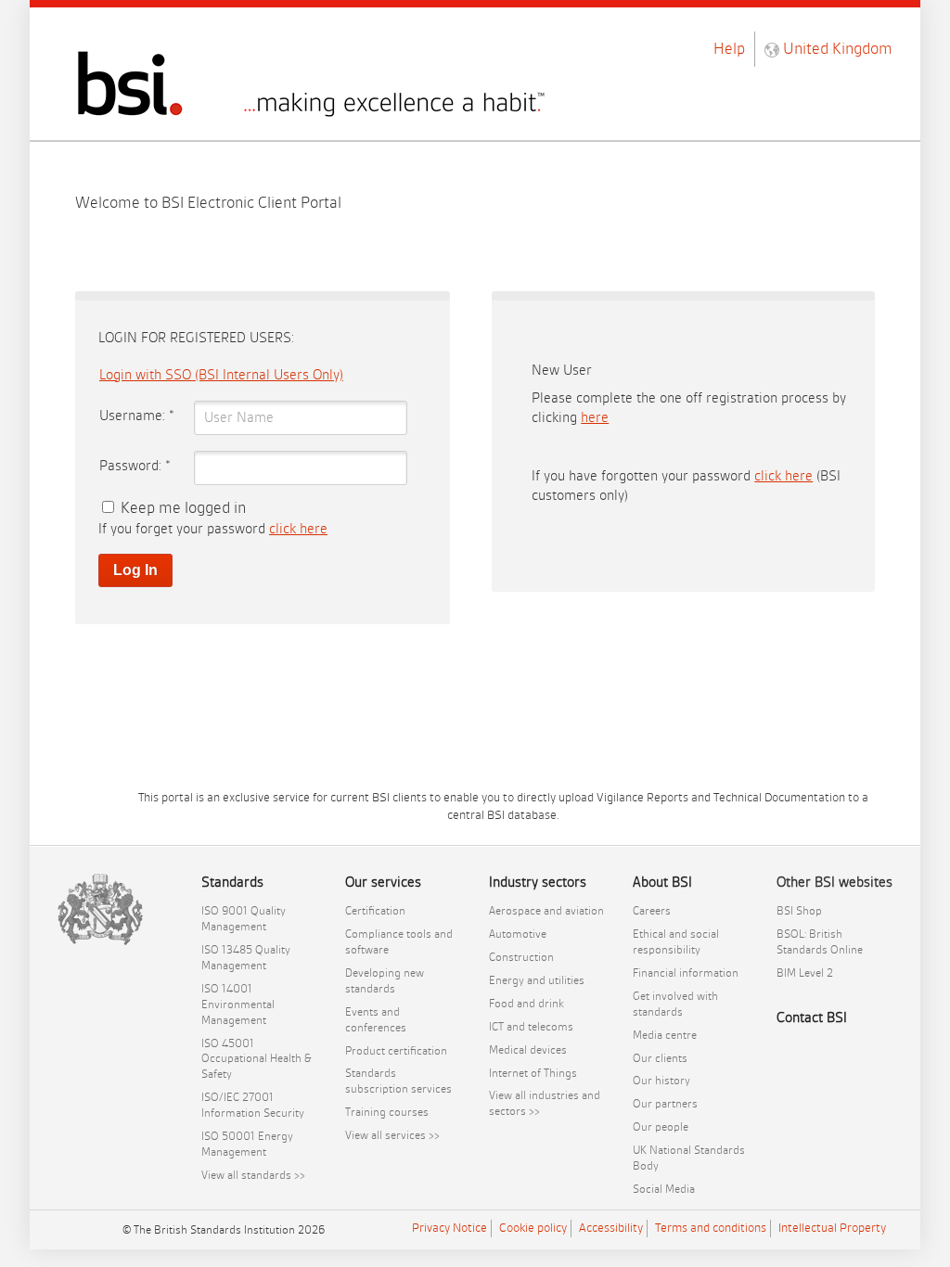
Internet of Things (533, 1073)
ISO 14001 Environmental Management (238, 1004)
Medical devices (528, 1049)
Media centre (665, 1035)
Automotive (517, 934)
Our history (661, 1080)
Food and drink (526, 1003)
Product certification (396, 1050)
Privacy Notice (449, 1228)
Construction (521, 957)
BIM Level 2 (805, 972)
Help (729, 49)
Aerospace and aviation (546, 910)
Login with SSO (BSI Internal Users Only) (221, 375)
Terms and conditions (710, 1228)
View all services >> (392, 1135)
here (595, 418)
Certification (375, 910)
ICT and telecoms (531, 1026)
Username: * (136, 416)
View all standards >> (253, 1175)
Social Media (664, 1189)
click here (298, 529)
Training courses (387, 1112)
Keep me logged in (183, 508)
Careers (652, 910)
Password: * (135, 466)
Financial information (685, 972)
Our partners (665, 1103)
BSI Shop (799, 910)
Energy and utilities (536, 980)
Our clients (660, 1058)
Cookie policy (533, 1228)
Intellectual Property (832, 1228)
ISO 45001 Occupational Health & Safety (256, 1059)
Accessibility (611, 1228)
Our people (660, 1126)
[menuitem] (259, 919)
